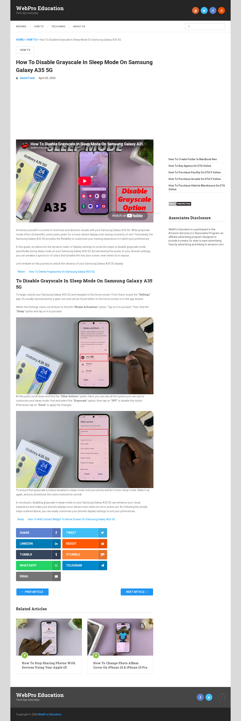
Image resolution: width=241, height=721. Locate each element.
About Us (79, 26)
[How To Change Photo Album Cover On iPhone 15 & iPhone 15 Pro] (120, 637)
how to (25, 50)
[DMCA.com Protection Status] (180, 206)
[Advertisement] (84, 111)
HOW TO (38, 26)
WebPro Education (40, 8)
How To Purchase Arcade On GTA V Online (195, 178)
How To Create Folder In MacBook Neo (193, 159)
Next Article (135, 591)
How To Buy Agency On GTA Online (190, 165)
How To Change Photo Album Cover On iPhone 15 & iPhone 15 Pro (120, 665)
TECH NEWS (58, 26)
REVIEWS (21, 26)
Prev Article (33, 591)
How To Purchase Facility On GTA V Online (195, 172)
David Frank (27, 78)
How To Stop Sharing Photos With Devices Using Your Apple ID (48, 665)
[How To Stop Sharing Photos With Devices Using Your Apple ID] (49, 637)
